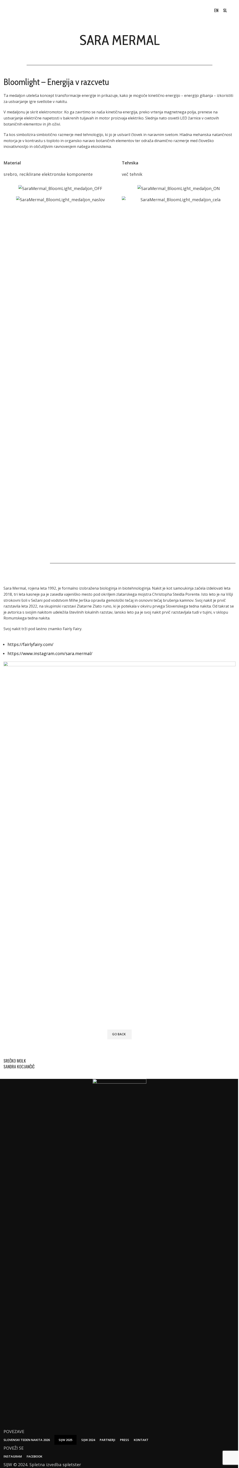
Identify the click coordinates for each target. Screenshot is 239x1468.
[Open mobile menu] (233, 10)
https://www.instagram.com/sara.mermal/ (49, 653)
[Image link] (119, 1253)
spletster (72, 1464)
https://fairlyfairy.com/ (30, 644)
